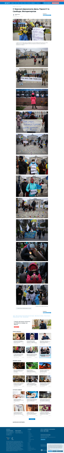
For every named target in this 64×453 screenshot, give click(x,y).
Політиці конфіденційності (55, 449)
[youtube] (47, 3)
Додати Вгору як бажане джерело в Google (24, 308)
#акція (14, 315)
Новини (29, 430)
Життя (30, 441)
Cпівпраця (29, 450)
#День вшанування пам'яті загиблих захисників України (25, 315)
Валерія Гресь (17, 14)
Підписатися (43, 439)
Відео (29, 443)
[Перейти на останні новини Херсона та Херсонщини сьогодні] (7, 3)
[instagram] (45, 3)
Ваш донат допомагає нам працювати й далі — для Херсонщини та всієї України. (32, 0)
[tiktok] (50, 3)
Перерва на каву (31, 439)
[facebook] (44, 3)
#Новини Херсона (47, 315)
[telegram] (48, 3)
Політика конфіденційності (32, 449)
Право (30, 437)
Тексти (17, 6)
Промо (30, 440)
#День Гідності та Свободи (39, 315)
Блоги (29, 442)
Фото (20, 6)
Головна (14, 6)
